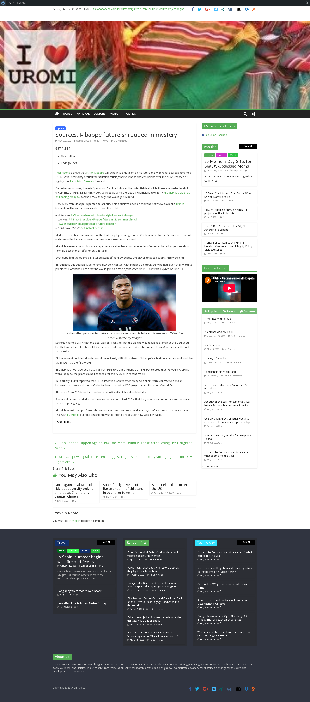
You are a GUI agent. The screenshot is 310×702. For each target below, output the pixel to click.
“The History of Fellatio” (218, 318)
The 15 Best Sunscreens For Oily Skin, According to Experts (226, 227)
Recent (231, 311)
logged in (74, 520)
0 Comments (120, 140)
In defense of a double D (218, 332)
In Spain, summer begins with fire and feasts (80, 559)
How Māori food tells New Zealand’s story (81, 603)
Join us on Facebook (216, 134)
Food (62, 550)
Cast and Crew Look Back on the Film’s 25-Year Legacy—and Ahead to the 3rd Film (154, 602)
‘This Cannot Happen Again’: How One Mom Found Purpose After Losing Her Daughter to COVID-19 (123, 445)
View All (248, 146)
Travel (85, 550)
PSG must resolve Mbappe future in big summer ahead (103, 219)
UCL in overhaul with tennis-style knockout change (102, 215)
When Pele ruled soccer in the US (171, 486)
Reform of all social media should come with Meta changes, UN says (223, 601)
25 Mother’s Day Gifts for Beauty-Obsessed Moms (228, 164)
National (83, 113)
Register (21, 2)
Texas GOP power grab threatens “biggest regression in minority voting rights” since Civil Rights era (124, 459)
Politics (130, 113)
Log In (11, 2)
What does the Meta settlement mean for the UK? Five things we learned (223, 633)
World (67, 113)
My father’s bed (213, 345)
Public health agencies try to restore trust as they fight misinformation (153, 569)
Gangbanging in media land (220, 371)
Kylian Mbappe (95, 172)
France (180, 204)
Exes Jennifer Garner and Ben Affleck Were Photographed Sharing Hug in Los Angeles (152, 584)
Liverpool (73, 414)
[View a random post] (253, 113)
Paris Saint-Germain (82, 181)
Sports (60, 128)
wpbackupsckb (83, 140)
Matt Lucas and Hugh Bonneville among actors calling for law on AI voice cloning (224, 569)
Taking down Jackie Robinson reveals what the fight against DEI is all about (154, 619)
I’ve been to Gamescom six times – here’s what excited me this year (228, 453)
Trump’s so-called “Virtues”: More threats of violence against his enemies (152, 553)
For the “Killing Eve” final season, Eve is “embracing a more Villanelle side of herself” (152, 634)
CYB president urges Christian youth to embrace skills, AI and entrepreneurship (138, 9)
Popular (212, 311)
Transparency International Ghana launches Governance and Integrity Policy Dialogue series (228, 246)
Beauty (209, 155)
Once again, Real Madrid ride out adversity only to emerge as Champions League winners (74, 490)
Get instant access (91, 228)
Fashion (114, 113)
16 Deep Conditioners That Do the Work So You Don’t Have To (227, 195)
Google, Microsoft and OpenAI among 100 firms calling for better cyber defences (222, 617)
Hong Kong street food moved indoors (80, 591)
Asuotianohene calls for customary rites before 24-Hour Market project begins (227, 403)
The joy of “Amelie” (215, 358)
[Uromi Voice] (57, 114)
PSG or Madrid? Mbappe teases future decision (87, 223)
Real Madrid (62, 172)
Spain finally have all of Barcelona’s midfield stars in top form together (123, 488)
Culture (99, 113)
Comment (250, 311)
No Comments (231, 322)
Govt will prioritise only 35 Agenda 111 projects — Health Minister (226, 211)
